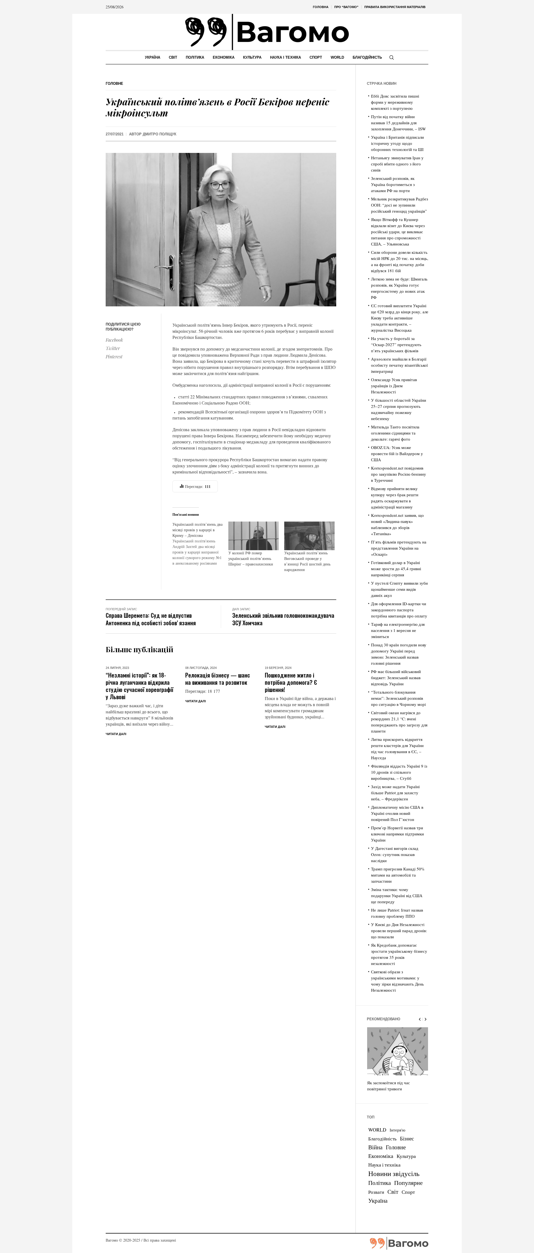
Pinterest (114, 356)
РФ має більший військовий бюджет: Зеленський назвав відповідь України (396, 677)
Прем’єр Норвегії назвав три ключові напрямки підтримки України (397, 834)
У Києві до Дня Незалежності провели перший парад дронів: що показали (399, 930)
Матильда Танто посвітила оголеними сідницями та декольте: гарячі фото (395, 433)
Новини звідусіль (393, 1173)
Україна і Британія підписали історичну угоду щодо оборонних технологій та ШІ (397, 143)
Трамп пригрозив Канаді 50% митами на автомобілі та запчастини (398, 875)
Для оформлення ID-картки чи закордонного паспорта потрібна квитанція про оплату (399, 610)
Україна (377, 1200)
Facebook (114, 340)
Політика (379, 1183)
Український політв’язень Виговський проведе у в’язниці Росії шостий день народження (307, 561)
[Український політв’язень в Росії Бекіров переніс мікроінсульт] (221, 229)
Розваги (376, 1192)
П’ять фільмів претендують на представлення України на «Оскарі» (398, 548)
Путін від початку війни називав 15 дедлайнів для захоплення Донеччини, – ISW (398, 122)
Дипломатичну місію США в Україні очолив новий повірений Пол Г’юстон (397, 813)
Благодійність (382, 1138)
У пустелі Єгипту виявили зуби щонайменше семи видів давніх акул (399, 589)
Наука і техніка (384, 1164)
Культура (406, 1156)
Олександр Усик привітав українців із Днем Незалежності (394, 385)
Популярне (408, 1182)
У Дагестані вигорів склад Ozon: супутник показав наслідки (394, 854)
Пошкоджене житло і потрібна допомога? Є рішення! (291, 682)
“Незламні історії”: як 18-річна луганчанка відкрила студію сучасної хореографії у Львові (139, 686)
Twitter (113, 348)
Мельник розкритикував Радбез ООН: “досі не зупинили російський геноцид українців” (399, 205)
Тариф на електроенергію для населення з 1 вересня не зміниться (398, 630)
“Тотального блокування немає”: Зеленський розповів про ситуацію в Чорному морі (398, 698)
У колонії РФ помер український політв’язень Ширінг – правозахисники (250, 558)
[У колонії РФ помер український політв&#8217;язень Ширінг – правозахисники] (253, 536)
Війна (375, 1147)
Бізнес (407, 1138)
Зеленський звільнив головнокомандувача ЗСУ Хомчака (283, 619)
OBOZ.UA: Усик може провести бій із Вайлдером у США (397, 453)
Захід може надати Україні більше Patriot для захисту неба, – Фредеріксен (395, 793)
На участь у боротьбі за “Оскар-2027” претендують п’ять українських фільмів (396, 344)
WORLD (377, 1129)
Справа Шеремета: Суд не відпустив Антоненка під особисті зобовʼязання (151, 619)
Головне (114, 83)
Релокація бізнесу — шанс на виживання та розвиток (217, 678)
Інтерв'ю (397, 1130)
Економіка (380, 1156)
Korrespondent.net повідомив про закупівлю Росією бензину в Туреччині (398, 474)
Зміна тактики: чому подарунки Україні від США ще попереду (396, 895)
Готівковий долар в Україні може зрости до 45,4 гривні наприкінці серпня (396, 568)
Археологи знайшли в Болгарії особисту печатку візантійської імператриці (399, 365)
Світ (392, 1191)
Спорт (408, 1192)
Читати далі (116, 734)
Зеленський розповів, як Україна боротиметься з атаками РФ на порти (393, 184)
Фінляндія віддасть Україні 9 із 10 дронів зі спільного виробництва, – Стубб (399, 772)
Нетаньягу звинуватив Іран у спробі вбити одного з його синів (397, 164)
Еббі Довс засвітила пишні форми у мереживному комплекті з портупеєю (395, 102)
